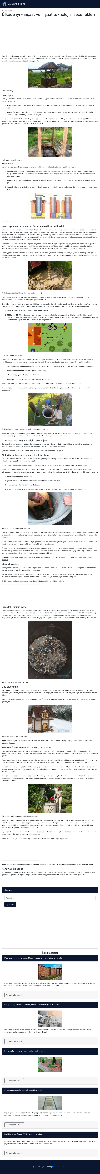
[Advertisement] (50, 35)
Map (53, 1167)
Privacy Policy (62, 1167)
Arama (11, 904)
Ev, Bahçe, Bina (16, 3)
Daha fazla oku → (14, 995)
